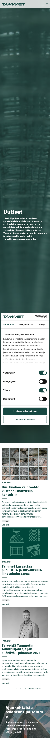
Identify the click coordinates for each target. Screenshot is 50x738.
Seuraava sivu (34, 688)
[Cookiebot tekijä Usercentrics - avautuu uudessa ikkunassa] (35, 316)
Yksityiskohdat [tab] (26, 324)
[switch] (43, 381)
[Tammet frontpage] (13, 4)
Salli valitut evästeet (25, 419)
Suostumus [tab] (8, 324)
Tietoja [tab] (42, 324)
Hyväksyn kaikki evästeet (25, 411)
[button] (47, 4)
